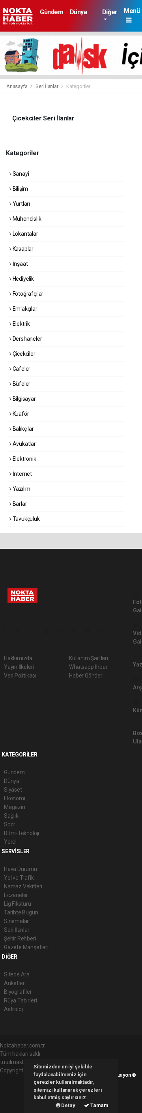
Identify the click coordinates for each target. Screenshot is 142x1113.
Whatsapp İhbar (88, 667)
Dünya (78, 12)
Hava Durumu (20, 869)
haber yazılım (16, 1095)
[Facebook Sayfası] (7, 631)
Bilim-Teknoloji (21, 833)
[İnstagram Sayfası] (35, 631)
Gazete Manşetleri (26, 947)
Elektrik (20, 324)
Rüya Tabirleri (20, 1000)
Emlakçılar (24, 309)
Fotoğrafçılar (27, 294)
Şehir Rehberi (20, 938)
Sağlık (11, 816)
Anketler (14, 983)
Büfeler (20, 384)
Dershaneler (26, 339)
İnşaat (19, 264)
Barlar (19, 504)
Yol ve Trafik (19, 878)
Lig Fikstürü (17, 904)
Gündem (52, 12)
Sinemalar (16, 921)
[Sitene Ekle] (104, 631)
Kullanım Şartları (88, 658)
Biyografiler (18, 992)
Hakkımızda (18, 658)
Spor (9, 824)
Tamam (98, 1105)
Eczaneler (16, 895)
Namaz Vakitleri (23, 886)
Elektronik (23, 459)
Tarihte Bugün (21, 912)
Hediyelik (22, 279)
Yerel (10, 842)
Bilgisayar (23, 399)
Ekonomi (14, 798)
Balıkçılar (22, 429)
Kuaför (20, 414)
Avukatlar (23, 444)
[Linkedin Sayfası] (62, 631)
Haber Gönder (86, 675)
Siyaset (13, 789)
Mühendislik (26, 219)
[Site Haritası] (91, 631)
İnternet (21, 474)
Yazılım (20, 489)
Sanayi (20, 174)
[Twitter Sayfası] (20, 631)
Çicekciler (23, 354)
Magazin (14, 807)
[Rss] (76, 631)
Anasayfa (17, 86)
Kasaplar (22, 249)
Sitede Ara (17, 974)
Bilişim (19, 189)
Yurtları (20, 204)
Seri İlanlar (47, 86)
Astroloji (14, 1009)
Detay (67, 1105)
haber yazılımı (17, 1078)
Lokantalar (24, 234)
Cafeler (20, 369)
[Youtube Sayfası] (48, 631)
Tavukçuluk (25, 519)
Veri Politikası (20, 675)
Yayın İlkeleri (19, 667)
